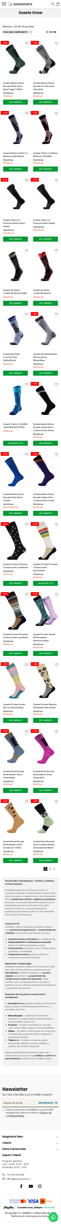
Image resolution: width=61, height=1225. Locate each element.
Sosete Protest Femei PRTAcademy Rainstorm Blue (44, 637)
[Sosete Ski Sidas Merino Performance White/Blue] (45, 330)
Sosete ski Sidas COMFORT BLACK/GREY (15, 292)
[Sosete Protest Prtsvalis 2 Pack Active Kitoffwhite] (45, 540)
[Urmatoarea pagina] (54, 869)
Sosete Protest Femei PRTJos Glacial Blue (14, 706)
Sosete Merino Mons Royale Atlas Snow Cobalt (13, 497)
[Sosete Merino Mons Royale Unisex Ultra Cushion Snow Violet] (45, 470)
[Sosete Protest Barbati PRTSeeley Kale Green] (45, 681)
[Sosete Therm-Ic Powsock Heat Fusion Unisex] (15, 196)
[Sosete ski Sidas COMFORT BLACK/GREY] (15, 266)
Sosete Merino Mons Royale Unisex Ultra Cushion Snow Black (43, 427)
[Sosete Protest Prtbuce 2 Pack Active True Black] (15, 540)
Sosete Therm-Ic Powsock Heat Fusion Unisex (14, 223)
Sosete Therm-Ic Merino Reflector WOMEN (45, 155)
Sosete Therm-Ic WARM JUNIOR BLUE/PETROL (15, 426)
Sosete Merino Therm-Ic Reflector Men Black (15, 155)
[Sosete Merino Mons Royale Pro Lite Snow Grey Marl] (45, 59)
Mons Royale (15, 1015)
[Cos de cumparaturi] (57, 4)
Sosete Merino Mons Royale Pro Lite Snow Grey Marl (43, 86)
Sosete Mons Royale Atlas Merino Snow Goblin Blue (13, 774)
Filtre (52, 32)
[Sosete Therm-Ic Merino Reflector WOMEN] (45, 129)
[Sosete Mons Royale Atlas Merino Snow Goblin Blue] (15, 747)
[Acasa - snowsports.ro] (20, 4)
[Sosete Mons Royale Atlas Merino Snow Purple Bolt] (45, 747)
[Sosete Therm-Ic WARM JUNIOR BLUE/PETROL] (15, 400)
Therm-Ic (13, 1040)
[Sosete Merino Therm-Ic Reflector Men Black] (15, 129)
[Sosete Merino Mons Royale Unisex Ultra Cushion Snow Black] (45, 400)
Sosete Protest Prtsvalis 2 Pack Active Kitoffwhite (45, 567)
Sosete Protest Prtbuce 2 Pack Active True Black (15, 566)
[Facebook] (21, 1186)
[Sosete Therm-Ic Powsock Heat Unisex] (45, 196)
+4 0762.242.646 (15, 1174)
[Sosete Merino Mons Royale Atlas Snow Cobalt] (15, 470)
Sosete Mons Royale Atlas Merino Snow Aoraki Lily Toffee (13, 844)
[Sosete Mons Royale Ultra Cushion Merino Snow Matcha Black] (45, 818)
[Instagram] (40, 1186)
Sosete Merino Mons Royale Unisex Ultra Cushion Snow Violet (43, 497)
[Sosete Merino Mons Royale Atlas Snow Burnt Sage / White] (15, 59)
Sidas (11, 1031)
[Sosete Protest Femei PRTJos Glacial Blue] (15, 681)
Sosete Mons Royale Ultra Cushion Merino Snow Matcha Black (44, 844)
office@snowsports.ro (18, 1179)
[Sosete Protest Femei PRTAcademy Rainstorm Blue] (45, 610)
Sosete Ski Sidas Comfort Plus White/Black (11, 357)
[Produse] (4, 4)
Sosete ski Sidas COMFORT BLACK (42, 292)
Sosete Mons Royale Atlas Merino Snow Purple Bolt (43, 774)
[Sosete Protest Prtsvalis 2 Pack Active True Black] (15, 610)
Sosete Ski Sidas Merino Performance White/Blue (45, 357)
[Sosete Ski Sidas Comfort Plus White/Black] (15, 330)
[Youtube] (30, 1186)
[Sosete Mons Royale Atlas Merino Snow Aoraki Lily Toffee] (15, 818)
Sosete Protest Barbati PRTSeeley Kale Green (45, 706)
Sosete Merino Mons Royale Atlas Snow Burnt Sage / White (13, 86)
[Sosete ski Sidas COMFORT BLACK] (45, 266)
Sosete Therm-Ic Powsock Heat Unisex (44, 222)
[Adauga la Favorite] (26, 43)
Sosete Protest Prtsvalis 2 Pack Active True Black (15, 636)
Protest (12, 1024)
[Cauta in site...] (53, 4)
